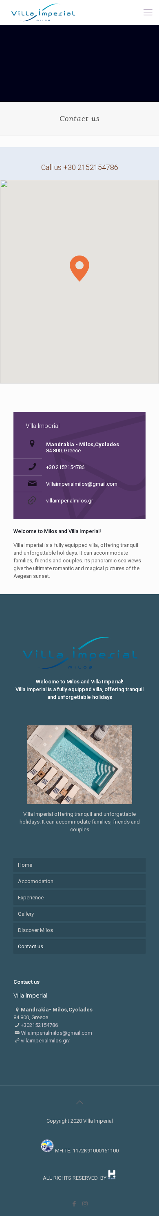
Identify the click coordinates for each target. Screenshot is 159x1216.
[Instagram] (85, 1203)
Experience (31, 897)
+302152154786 (39, 1025)
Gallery (26, 914)
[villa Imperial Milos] (43, 12)
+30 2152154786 (65, 467)
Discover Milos (35, 930)
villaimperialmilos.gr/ (45, 1041)
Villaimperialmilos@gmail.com (81, 484)
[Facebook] (74, 1203)
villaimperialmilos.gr (69, 501)
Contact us (30, 946)
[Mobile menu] (148, 12)
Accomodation (35, 881)
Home (25, 865)
